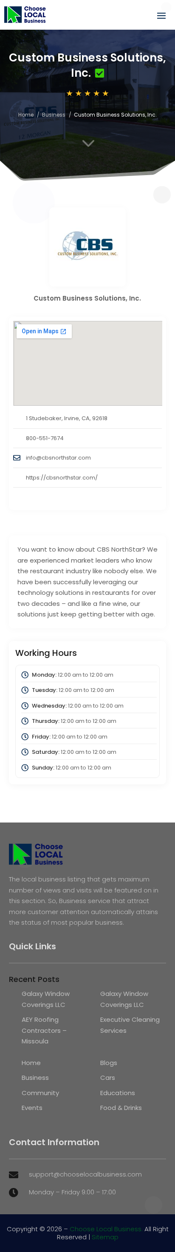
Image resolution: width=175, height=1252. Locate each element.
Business (53, 114)
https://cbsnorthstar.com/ (62, 478)
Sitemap (105, 1236)
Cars (107, 1077)
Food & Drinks (121, 1107)
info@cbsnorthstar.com (58, 458)
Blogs (108, 1062)
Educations (117, 1092)
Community (40, 1092)
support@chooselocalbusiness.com (85, 1174)
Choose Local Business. (106, 1228)
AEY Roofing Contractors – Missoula (44, 1030)
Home (26, 114)
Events (32, 1107)
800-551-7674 (45, 438)
